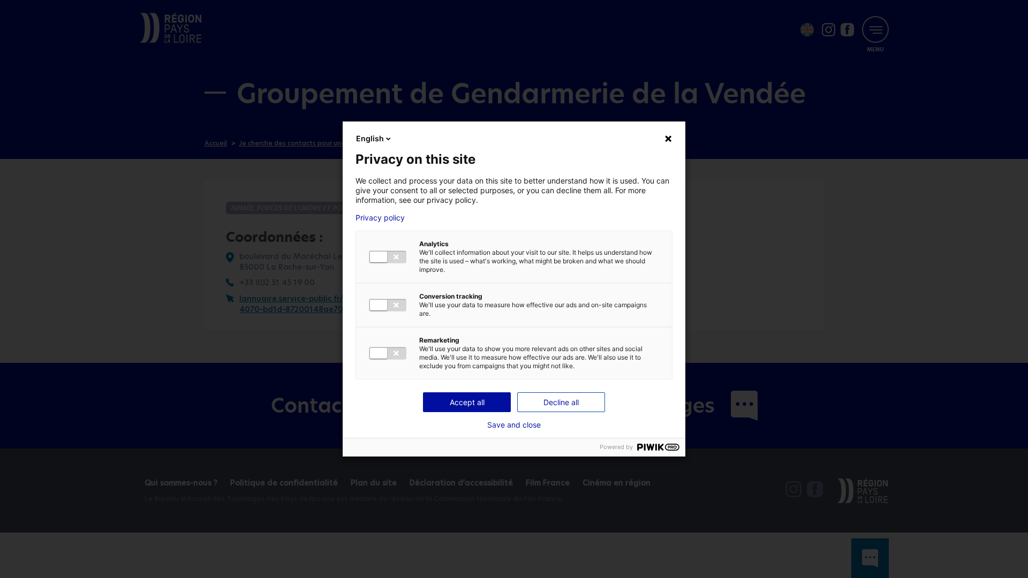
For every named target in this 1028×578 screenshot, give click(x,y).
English (370, 138)
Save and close (514, 425)
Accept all (467, 402)
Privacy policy (380, 218)
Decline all (561, 402)
